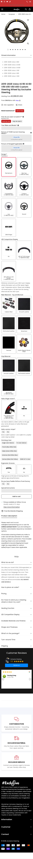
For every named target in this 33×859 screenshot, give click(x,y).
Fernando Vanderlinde (14, 684)
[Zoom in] (28, 44)
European (12, 14)
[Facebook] (1, 1)
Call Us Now (19, 111)
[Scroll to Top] (30, 849)
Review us (17, 665)
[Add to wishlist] (28, 20)
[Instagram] (4, 1)
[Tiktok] (10, 1)
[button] (30, 9)
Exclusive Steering (16, 659)
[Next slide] (30, 679)
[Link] (16, 783)
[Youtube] (7, 1)
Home (3, 14)
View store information (11, 507)
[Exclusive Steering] (16, 9)
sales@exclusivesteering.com (30, 1)
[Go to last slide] (2, 679)
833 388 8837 (27, 1)
